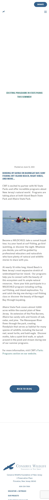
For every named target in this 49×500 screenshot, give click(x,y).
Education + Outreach (17, 491)
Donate (40, 4)
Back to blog (24, 389)
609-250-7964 (24, 486)
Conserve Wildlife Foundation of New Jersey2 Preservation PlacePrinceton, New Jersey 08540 (24, 478)
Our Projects (13, 496)
